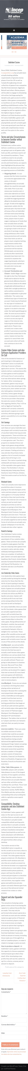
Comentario (6, 992)
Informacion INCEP (19, 65)
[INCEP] (14, 14)
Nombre (4, 1016)
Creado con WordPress (9, 1066)
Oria (24, 1066)
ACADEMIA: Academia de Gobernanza (16, 48)
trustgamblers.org (7, 73)
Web (3, 1033)
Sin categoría (19, 967)
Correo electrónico (8, 1024)
